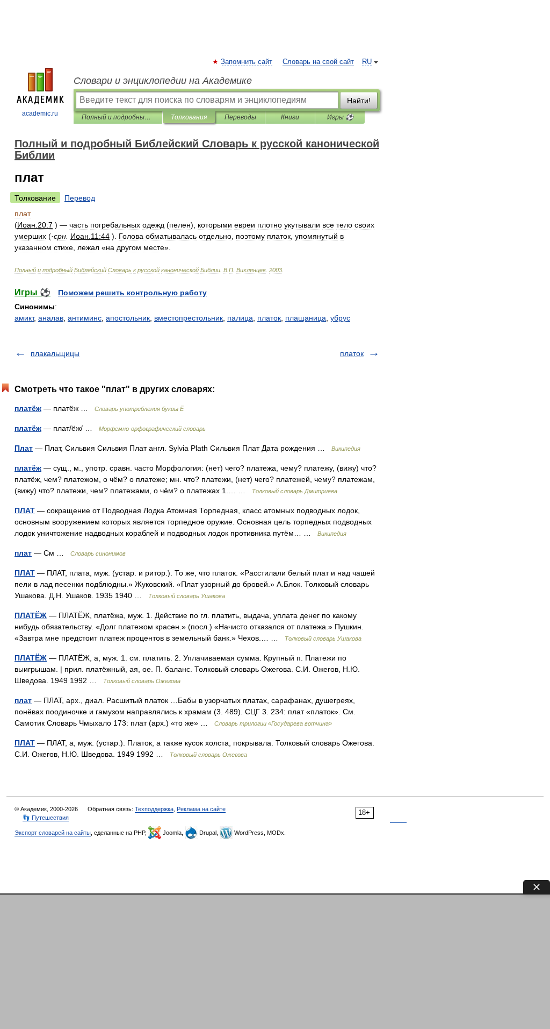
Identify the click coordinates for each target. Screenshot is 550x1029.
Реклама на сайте (201, 809)
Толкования (189, 117)
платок (269, 318)
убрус (340, 318)
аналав (50, 318)
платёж (28, 408)
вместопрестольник (188, 318)
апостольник (128, 318)
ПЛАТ (25, 510)
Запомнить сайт (247, 62)
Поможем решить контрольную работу (132, 292)
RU (367, 62)
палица (240, 318)
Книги (290, 117)
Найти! (359, 100)
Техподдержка (154, 809)
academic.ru (40, 113)
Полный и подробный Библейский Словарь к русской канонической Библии (118, 117)
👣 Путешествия (46, 817)
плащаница (305, 318)
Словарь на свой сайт (318, 62)
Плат (24, 448)
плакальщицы (55, 353)
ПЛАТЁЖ (31, 615)
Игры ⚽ (340, 117)
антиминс (85, 318)
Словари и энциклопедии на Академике (163, 80)
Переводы (240, 117)
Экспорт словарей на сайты (53, 832)
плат (23, 553)
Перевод (79, 198)
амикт (24, 318)
